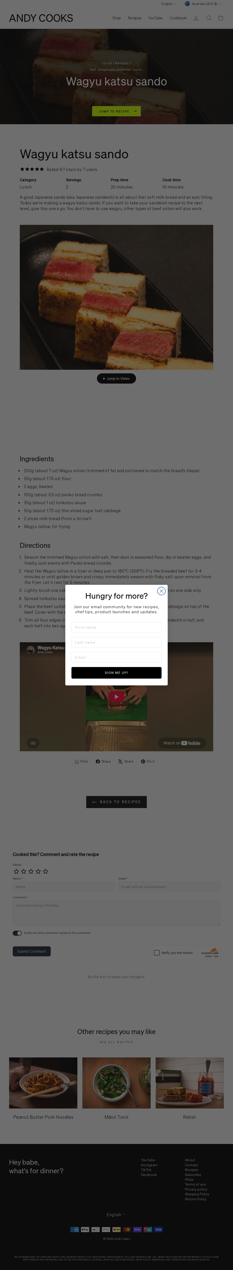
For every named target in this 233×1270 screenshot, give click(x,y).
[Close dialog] (161, 591)
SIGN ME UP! (116, 673)
